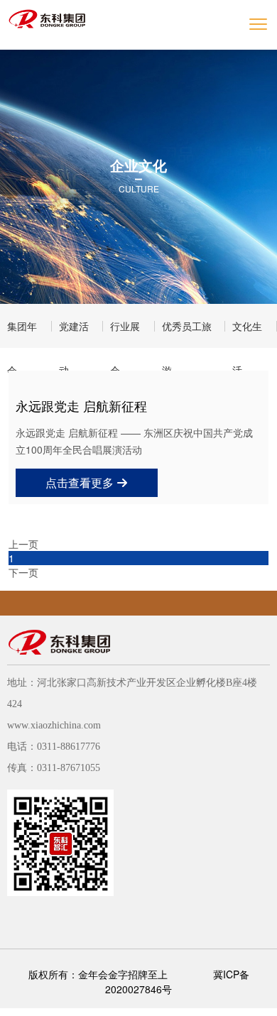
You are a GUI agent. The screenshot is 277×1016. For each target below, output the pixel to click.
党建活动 (74, 333)
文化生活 (247, 333)
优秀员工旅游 (187, 333)
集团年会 (22, 333)
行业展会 (125, 333)
